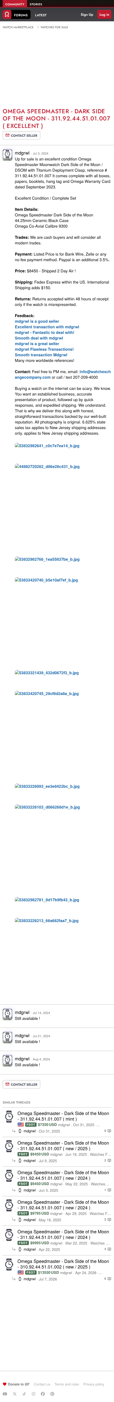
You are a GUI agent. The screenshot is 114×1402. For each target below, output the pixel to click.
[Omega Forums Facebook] (43, 1394)
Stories (36, 4)
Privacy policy (93, 1384)
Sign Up (87, 14)
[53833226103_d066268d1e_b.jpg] (47, 808)
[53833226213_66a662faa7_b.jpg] (46, 921)
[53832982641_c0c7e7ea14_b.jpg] (47, 446)
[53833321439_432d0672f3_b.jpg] (47, 673)
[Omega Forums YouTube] (5, 1394)
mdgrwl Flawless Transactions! (44, 349)
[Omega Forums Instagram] (34, 1394)
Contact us (42, 1384)
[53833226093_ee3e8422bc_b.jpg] (47, 787)
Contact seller (24, 135)
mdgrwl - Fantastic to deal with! (44, 332)
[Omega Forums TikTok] (25, 1394)
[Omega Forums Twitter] (15, 1394)
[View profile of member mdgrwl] (7, 156)
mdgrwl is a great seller (37, 343)
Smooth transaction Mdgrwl (41, 355)
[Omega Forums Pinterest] (53, 1394)
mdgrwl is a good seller (37, 321)
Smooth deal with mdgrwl (39, 338)
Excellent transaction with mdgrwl (47, 327)
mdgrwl (22, 152)
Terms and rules (66, 1384)
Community (14, 4)
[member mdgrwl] (9, 1116)
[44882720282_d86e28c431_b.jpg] (47, 467)
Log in (104, 14)
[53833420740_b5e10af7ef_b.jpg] (46, 580)
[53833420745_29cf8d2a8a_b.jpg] (47, 694)
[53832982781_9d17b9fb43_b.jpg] (47, 900)
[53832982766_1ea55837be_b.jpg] (47, 560)
